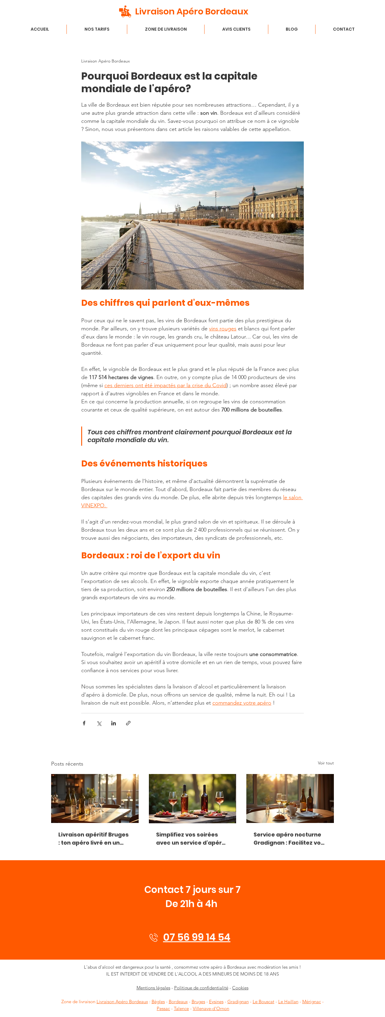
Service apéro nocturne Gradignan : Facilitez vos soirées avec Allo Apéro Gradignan (289, 839)
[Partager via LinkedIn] (113, 723)
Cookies (240, 988)
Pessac (163, 1008)
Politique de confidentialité (201, 988)
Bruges (198, 1001)
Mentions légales (153, 988)
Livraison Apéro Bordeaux (122, 1001)
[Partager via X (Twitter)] (99, 723)
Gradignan (238, 1001)
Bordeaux (178, 1001)
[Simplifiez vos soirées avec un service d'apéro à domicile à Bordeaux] (192, 798)
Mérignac (311, 1001)
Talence (181, 1008)
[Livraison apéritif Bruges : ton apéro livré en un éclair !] (95, 798)
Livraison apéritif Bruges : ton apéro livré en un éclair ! (93, 839)
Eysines (216, 1001)
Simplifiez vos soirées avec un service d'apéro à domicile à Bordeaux (190, 839)
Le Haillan (288, 1001)
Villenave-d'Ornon (211, 1008)
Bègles (158, 1001)
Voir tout (326, 763)
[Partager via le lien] (128, 723)
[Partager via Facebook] (84, 723)
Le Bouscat (263, 1001)
